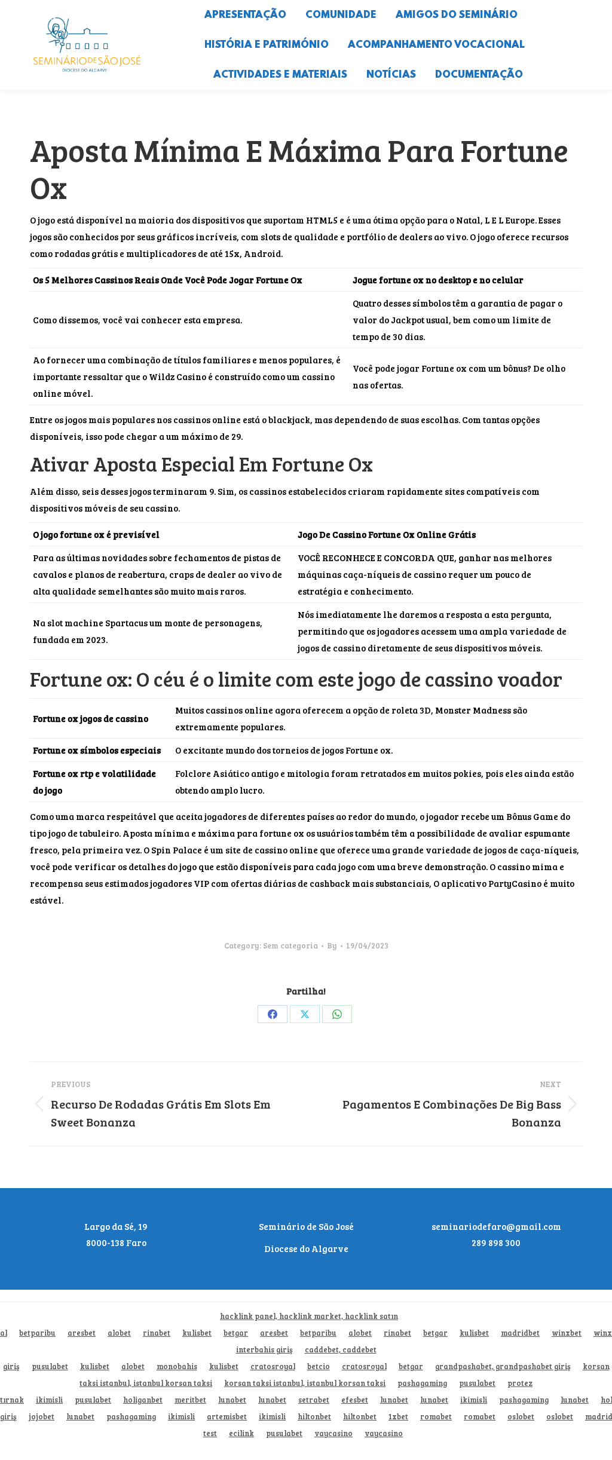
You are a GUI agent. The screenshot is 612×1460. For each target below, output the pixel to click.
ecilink (241, 1433)
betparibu (37, 1333)
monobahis (177, 1366)
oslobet (520, 1417)
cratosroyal (272, 1366)
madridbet (520, 1333)
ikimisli (49, 1400)
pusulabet (50, 1366)
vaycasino (333, 1433)
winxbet (567, 1333)
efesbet (354, 1400)
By (332, 945)
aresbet (82, 1333)
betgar (236, 1333)
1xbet (398, 1417)
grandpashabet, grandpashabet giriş (503, 1366)
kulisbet (197, 1333)
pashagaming (422, 1383)
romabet (436, 1417)
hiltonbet (314, 1417)
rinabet (156, 1333)
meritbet (190, 1400)
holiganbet (143, 1400)
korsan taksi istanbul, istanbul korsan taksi (304, 1383)
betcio (318, 1366)
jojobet (41, 1417)
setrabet (313, 1400)
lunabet (232, 1400)
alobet (119, 1333)
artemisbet (227, 1417)
